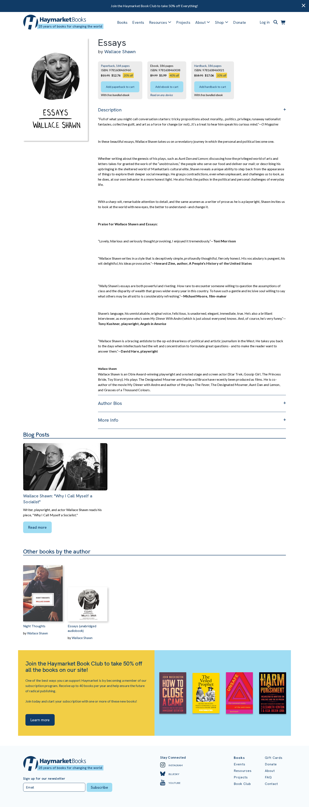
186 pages (215, 65)
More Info (108, 420)
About (270, 771)
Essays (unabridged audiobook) (82, 628)
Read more (37, 527)
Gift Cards (274, 757)
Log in (265, 22)
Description (109, 110)
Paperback (108, 65)
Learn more (40, 719)
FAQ (268, 777)
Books (122, 22)
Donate (239, 22)
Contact (271, 784)
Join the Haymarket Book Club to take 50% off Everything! (154, 6)
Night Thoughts (34, 626)
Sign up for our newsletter (44, 778)
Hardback (200, 65)
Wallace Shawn (120, 52)
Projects (183, 22)
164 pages (123, 65)
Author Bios (110, 403)
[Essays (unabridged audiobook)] (87, 588)
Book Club (242, 784)
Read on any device (161, 95)
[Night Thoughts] (43, 588)
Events (138, 22)
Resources (158, 22)
